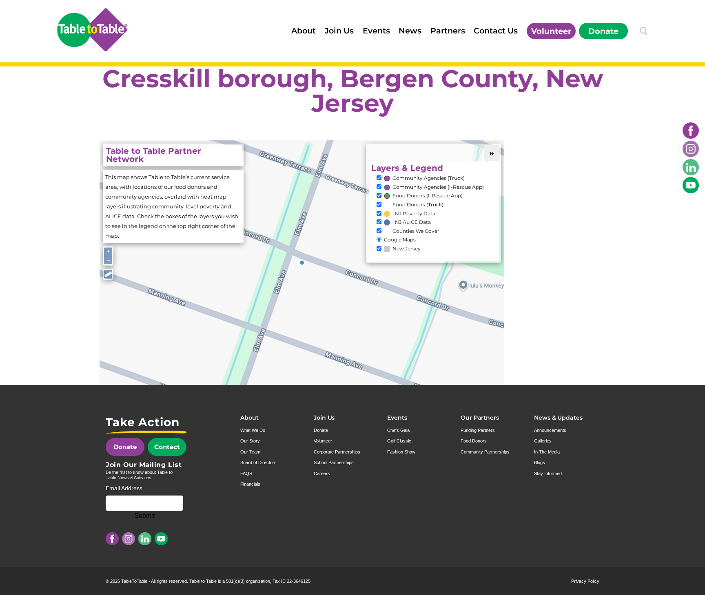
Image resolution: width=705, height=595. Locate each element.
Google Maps (400, 240)
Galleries (543, 440)
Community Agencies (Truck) (428, 178)
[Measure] (108, 274)
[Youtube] (691, 185)
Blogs (539, 462)
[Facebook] (691, 130)
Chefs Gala (398, 430)
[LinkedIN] (691, 167)
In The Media (547, 451)
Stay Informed (548, 473)
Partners (447, 30)
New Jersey (406, 249)
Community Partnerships (485, 451)
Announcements (550, 430)
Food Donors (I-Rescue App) (427, 196)
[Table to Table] (92, 29)
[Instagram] (691, 149)
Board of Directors (258, 462)
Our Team (250, 451)
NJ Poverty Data (415, 214)
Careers (322, 473)
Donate (603, 31)
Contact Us (496, 30)
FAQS (246, 473)
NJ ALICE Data (413, 222)
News (410, 30)
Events (376, 30)
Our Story (250, 440)
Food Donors (474, 440)
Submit (144, 515)
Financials (250, 484)
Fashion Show (401, 451)
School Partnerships (334, 462)
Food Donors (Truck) (417, 205)
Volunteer (551, 31)
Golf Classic (399, 440)
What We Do (252, 430)
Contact (167, 447)
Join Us (339, 30)
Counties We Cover (415, 231)
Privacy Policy (585, 581)
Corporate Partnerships (337, 451)
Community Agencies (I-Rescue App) (438, 187)
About (303, 30)
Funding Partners (478, 430)
